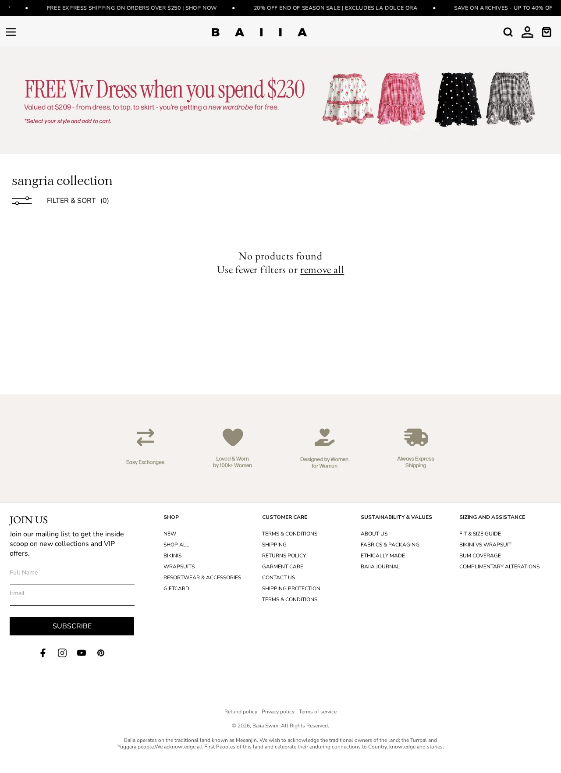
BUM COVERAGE (480, 555)
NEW (169, 533)
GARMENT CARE (282, 566)
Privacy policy (278, 711)
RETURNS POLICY (284, 555)
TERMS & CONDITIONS (289, 533)
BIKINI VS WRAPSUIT (485, 544)
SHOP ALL (176, 544)
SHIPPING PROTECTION (291, 588)
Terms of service (318, 711)
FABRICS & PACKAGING (390, 544)
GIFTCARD (176, 588)
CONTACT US (278, 577)
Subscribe (72, 626)
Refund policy (240, 711)
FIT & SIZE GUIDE (480, 533)
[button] (11, 32)
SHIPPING (274, 544)
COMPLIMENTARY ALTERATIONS (499, 566)
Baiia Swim (265, 725)
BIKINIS (172, 555)
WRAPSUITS (179, 566)
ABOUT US (374, 533)
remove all (322, 270)
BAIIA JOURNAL (380, 566)
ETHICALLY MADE (383, 555)
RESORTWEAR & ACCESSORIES (202, 577)
